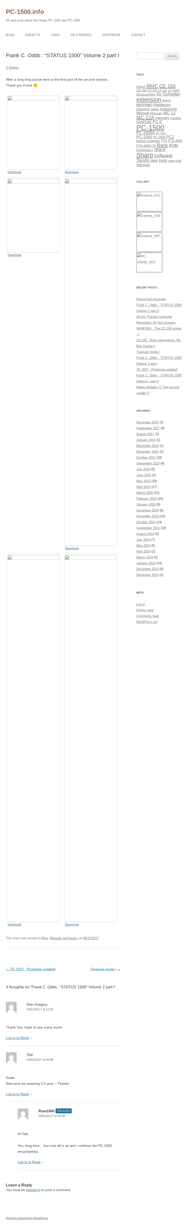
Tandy (142, 160)
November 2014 (147, 516)
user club (174, 161)
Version (143, 164)
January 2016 (145, 440)
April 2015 (143, 487)
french (166, 100)
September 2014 (148, 528)
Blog (10, 35)
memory (162, 118)
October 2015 (145, 457)
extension (148, 99)
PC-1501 (161, 133)
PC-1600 (159, 137)
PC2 (170, 136)
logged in (33, 1190)
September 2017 (148, 428)
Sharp (144, 155)
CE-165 (162, 90)
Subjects (32, 35)
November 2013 (147, 575)
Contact (138, 35)
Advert (141, 86)
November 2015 (147, 451)
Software (163, 155)
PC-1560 (144, 137)
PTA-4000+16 (146, 146)
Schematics (144, 150)
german (144, 104)
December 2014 (147, 510)
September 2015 (148, 463)
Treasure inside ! (105, 969)
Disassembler (146, 94)
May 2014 (143, 545)
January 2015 (145, 504)
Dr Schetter (168, 94)
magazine (168, 109)
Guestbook (111, 35)
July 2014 (143, 540)
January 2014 (145, 563)
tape (154, 160)
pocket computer (148, 141)
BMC (152, 86)
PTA (164, 141)
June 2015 (143, 475)
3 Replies (12, 67)
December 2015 (147, 446)
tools (163, 160)
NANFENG (144, 122)
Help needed (80, 35)
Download (14, 172)
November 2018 (147, 422)
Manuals (156, 113)
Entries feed (144, 610)
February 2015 (146, 498)
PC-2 (157, 122)
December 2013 (147, 569)
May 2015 (143, 481)
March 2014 (144, 557)
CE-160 (152, 90)
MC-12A (145, 117)
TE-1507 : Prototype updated (30, 969)
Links (55, 35)
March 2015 (144, 493)
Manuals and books (64, 938)
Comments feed (147, 616)
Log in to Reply (17, 1038)
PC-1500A (145, 133)
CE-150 (167, 86)
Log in (140, 604)
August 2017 (145, 434)
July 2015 (143, 469)
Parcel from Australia (151, 299)
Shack (160, 149)
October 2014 (145, 522)
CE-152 (141, 90)
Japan (154, 109)
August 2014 (145, 534)
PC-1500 (150, 127)
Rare (162, 145)
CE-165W (173, 90)
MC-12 (169, 113)
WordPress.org (146, 622)
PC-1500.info (25, 11)
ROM (173, 146)
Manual (142, 113)
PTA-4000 (175, 141)
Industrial (142, 109)
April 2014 (143, 551)
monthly (175, 118)
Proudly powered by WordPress (27, 1218)
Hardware (162, 105)
